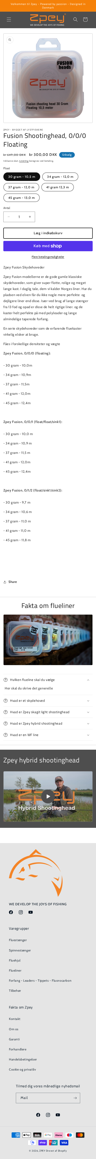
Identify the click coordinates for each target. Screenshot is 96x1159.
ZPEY (42, 1150)
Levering (24, 160)
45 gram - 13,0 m (21, 198)
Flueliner (15, 970)
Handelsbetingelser (23, 1059)
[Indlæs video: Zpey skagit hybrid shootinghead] (48, 796)
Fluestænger (18, 940)
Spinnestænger (20, 950)
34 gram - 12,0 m (60, 177)
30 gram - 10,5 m (21, 177)
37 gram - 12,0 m (21, 187)
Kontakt (14, 1019)
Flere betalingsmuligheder (48, 256)
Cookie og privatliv (22, 1069)
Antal (6, 208)
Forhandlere (18, 1049)
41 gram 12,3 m (57, 187)
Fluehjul (15, 960)
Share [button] (12, 582)
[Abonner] (75, 1098)
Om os (14, 1029)
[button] (9, 19)
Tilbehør (15, 991)
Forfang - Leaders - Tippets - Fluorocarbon (40, 981)
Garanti (14, 1039)
